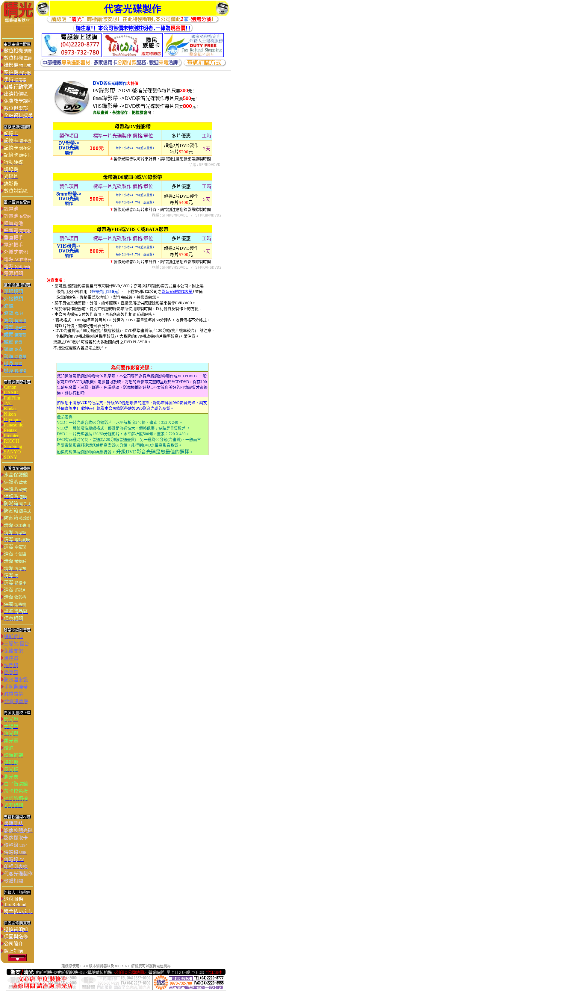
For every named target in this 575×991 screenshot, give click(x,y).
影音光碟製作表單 (177, 291)
